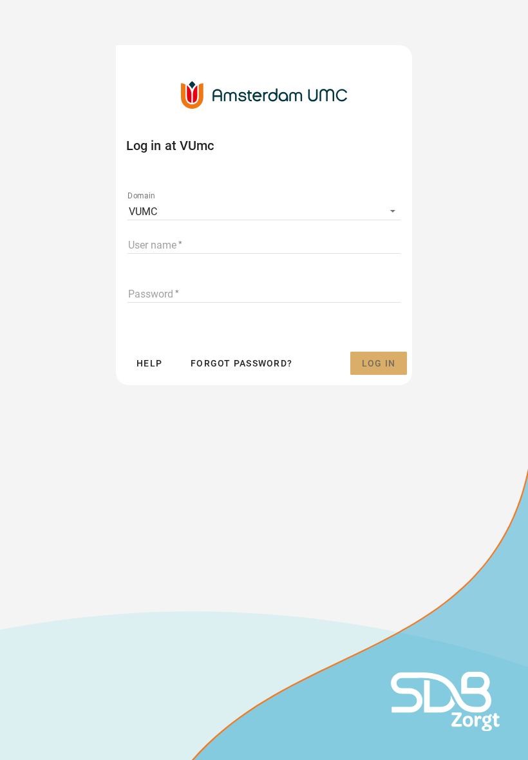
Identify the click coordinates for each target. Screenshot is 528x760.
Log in (379, 363)
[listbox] (264, 210)
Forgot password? (241, 363)
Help (149, 363)
